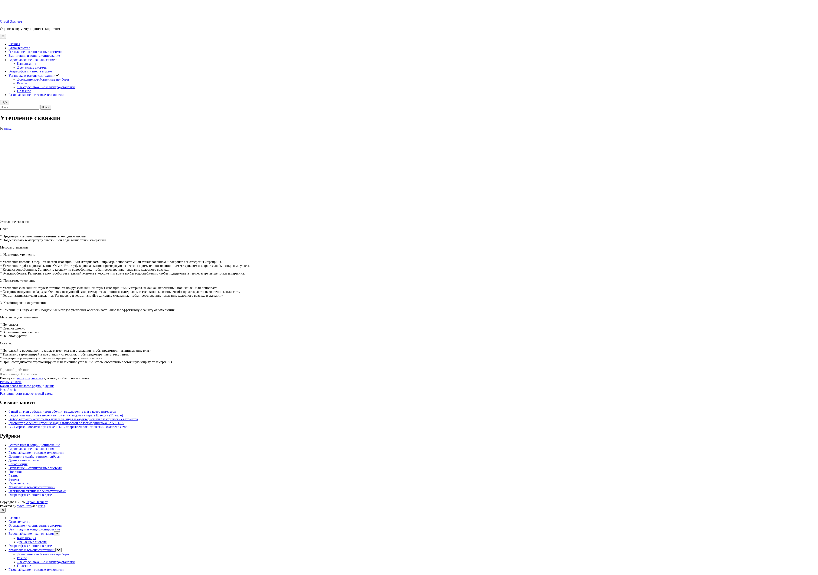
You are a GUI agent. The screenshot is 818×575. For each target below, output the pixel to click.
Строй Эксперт (11, 21)
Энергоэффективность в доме (30, 71)
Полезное (24, 91)
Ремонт (14, 479)
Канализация (26, 63)
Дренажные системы (32, 67)
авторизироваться (30, 378)
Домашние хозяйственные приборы (43, 79)
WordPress (24, 506)
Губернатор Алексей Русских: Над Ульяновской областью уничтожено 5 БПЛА (66, 423)
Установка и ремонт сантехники (32, 75)
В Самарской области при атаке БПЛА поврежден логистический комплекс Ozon (68, 427)
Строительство (19, 48)
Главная (14, 44)
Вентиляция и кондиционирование (34, 55)
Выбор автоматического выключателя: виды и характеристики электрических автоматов (73, 419)
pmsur (8, 128)
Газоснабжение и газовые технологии (36, 95)
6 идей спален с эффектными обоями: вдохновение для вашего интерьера (62, 411)
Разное (22, 83)
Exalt (41, 506)
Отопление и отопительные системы (35, 51)
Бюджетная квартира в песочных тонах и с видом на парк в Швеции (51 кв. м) (66, 415)
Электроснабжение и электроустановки (46, 87)
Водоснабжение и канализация (31, 60)
